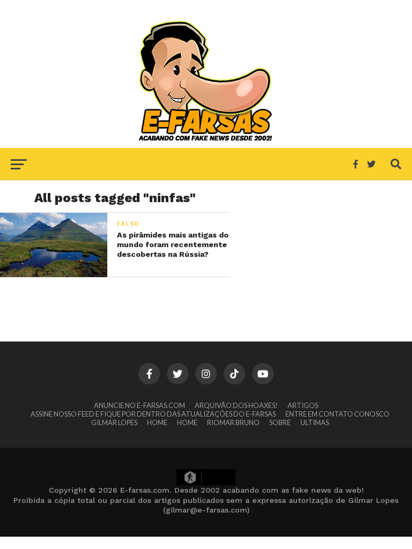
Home (157, 422)
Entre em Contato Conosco (337, 414)
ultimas (314, 422)
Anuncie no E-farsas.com (139, 405)
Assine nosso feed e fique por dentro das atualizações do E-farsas (153, 414)
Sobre (280, 422)
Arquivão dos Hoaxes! (236, 405)
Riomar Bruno (233, 422)
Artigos (303, 405)
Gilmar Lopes (114, 422)
